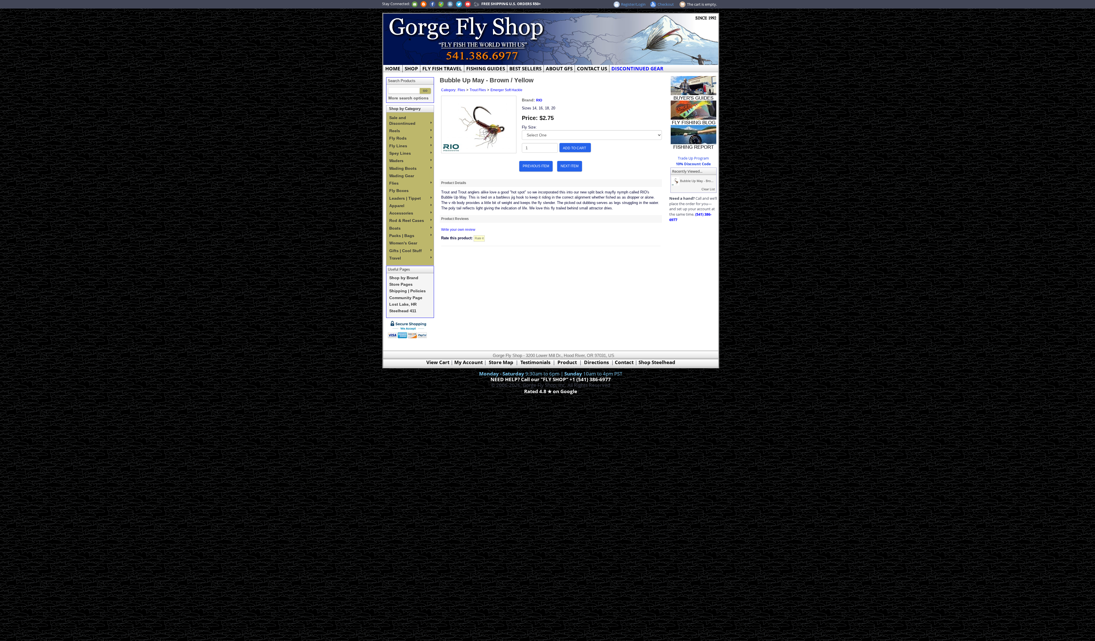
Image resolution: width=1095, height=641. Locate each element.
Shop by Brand (403, 278)
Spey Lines (400, 153)
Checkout (666, 4)
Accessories (401, 213)
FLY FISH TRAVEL (442, 68)
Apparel (396, 205)
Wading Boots (403, 168)
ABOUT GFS (559, 68)
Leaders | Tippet (405, 198)
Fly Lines (398, 146)
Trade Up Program (693, 158)
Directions (596, 362)
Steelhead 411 (402, 311)
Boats (395, 228)
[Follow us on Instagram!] (450, 3)
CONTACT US (592, 68)
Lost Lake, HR (403, 304)
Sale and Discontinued (402, 120)
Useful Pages (399, 269)
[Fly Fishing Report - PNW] (693, 136)
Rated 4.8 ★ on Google (550, 391)
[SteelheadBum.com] (476, 3)
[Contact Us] (414, 3)
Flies (394, 183)
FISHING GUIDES (485, 68)
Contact (625, 362)
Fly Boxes (399, 190)
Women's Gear (403, 243)
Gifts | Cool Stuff (405, 250)
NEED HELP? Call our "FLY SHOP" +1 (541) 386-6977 (550, 379)
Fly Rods (398, 138)
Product (567, 362)
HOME (392, 68)
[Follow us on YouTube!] (468, 3)
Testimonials (535, 362)
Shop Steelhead (656, 362)
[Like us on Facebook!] (432, 3)
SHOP (411, 68)
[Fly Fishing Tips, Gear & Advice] (693, 112)
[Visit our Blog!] (424, 3)
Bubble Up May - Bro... (696, 181)
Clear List (708, 189)
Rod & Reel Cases (406, 220)
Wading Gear (401, 175)
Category (448, 90)
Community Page (405, 298)
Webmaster (551, 398)
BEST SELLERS (525, 68)
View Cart (437, 362)
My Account (468, 362)
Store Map (501, 362)
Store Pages (401, 284)
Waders (396, 160)
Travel (395, 258)
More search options (408, 98)
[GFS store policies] (409, 329)
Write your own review (458, 230)
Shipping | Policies (407, 291)
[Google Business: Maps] (441, 3)
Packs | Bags (401, 235)
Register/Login (633, 4)
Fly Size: (529, 127)
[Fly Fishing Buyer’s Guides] (693, 87)
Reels (394, 130)
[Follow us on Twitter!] (459, 3)
